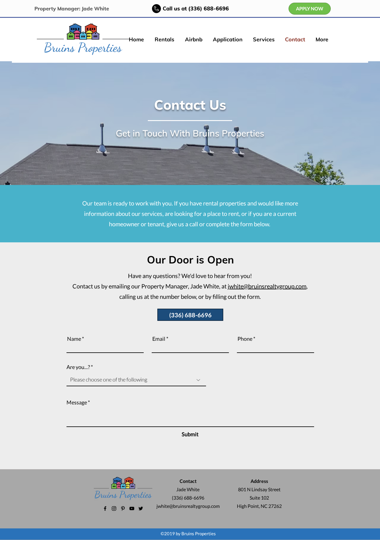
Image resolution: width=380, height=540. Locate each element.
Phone (245, 338)
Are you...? (78, 367)
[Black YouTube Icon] (132, 508)
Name (74, 338)
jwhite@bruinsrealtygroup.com (267, 286)
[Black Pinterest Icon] (123, 508)
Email (158, 338)
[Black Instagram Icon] (114, 508)
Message (76, 402)
